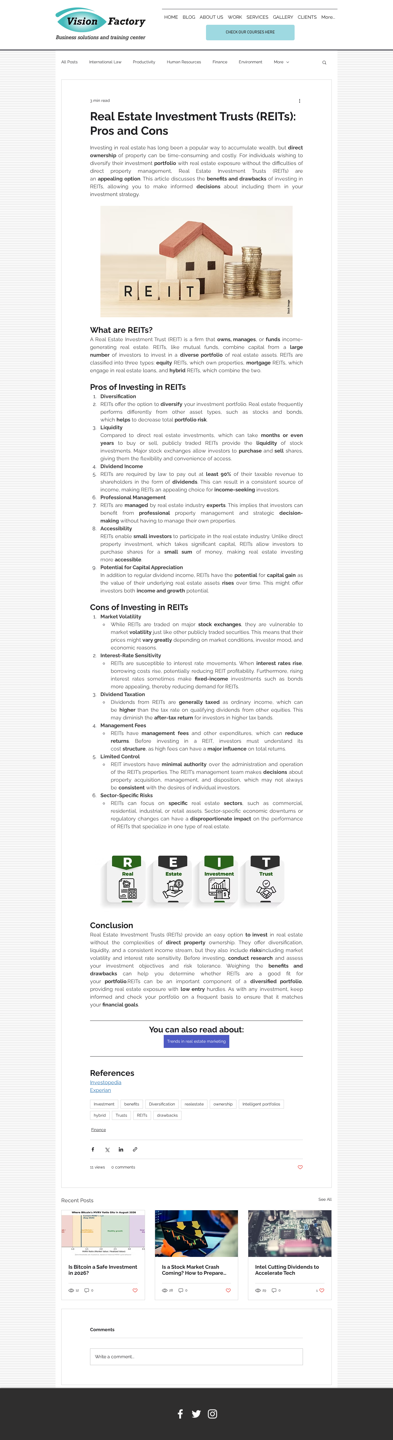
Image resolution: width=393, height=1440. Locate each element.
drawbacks (167, 1115)
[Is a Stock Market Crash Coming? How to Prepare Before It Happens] (196, 1233)
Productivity (144, 62)
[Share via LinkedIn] (121, 1149)
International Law (105, 62)
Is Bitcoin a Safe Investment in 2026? (102, 1270)
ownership (223, 1104)
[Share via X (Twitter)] (107, 1149)
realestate (194, 1104)
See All (325, 1199)
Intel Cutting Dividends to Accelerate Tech (287, 1270)
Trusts (121, 1115)
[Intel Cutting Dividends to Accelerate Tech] (289, 1233)
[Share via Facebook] (93, 1149)
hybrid (100, 1115)
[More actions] (299, 100)
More (278, 62)
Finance (220, 62)
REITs (142, 1115)
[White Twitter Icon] (196, 1414)
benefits (131, 1104)
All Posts (69, 62)
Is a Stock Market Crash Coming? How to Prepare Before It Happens (192, 1270)
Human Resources (184, 62)
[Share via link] (135, 1149)
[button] (324, 62)
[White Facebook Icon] (180, 1414)
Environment (250, 62)
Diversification (162, 1104)
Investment (104, 1104)
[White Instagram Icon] (212, 1414)
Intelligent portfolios (261, 1104)
